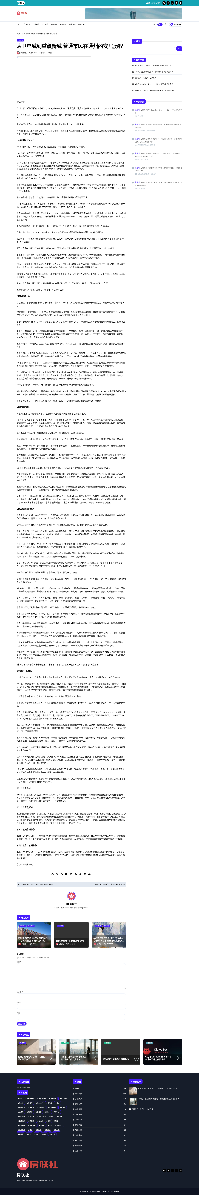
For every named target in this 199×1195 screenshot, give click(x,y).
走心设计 (31, 926)
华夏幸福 (22, 1107)
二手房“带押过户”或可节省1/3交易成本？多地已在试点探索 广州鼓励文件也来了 (108, 940)
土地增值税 (52, 1107)
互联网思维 (42, 1099)
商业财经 (72, 24)
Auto (77, 1088)
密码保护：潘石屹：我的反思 (146, 78)
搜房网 (60, 1116)
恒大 (47, 1112)
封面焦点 (73, 1043)
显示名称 (20, 992)
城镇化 (21, 1112)
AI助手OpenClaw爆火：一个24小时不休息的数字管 (154, 84)
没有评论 (42, 53)
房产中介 (56, 1112)
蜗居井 (21, 1134)
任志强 (21, 1103)
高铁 (44, 1134)
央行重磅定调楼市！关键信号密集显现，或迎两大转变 (155, 90)
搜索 (138, 41)
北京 (58, 1103)
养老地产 (40, 1103)
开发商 (39, 1112)
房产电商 (22, 1116)
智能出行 (81, 24)
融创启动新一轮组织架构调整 (70, 940)
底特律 (30, 1112)
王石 (50, 1125)
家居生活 (22, 1043)
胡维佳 (48, 1130)
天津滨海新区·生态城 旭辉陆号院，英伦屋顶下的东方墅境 (33, 939)
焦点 (56, 1121)
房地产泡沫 (42, 1116)
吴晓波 (32, 1107)
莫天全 (57, 1130)
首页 (19, 24)
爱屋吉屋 (32, 1125)
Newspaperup (101, 1191)
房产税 (32, 1116)
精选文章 (78, 1146)
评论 (19, 962)
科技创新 (54, 24)
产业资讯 (27, 24)
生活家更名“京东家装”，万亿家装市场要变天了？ (153, 65)
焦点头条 (78, 1135)
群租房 (39, 1130)
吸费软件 (41, 1107)
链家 (37, 1134)
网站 (18, 1013)
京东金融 (64, 1099)
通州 (50, 53)
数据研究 (63, 24)
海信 (49, 1121)
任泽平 (30, 1103)
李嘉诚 (32, 1121)
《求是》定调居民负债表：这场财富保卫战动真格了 (154, 72)
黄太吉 (53, 1134)
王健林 (42, 1125)
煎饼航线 (22, 1125)
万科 (20, 1099)
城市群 (63, 1107)
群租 (31, 1130)
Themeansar (114, 1191)
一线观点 (36, 24)
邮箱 (19, 1002)
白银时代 (59, 1125)
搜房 (51, 1116)
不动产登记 (30, 1099)
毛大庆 (41, 1121)
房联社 (72, 903)
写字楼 (50, 1103)
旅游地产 (22, 1121)
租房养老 (22, 1130)
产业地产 (53, 1099)
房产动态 (45, 24)
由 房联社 (24, 53)
